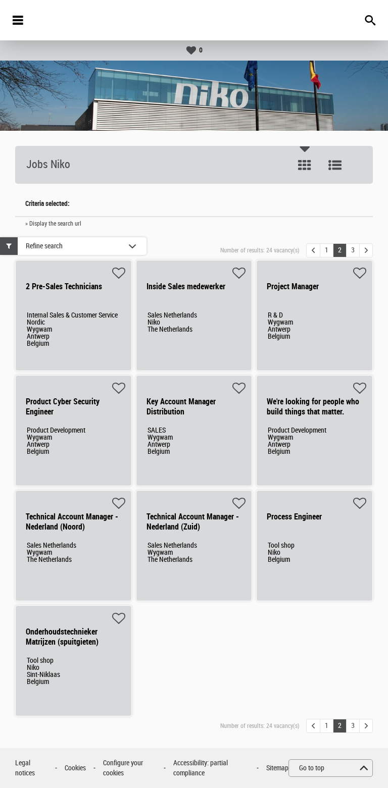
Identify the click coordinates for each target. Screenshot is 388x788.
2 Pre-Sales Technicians (64, 286)
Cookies (75, 768)
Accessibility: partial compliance (200, 768)
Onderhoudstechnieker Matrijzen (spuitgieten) (62, 637)
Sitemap (277, 768)
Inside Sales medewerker (186, 286)
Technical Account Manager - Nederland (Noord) (72, 522)
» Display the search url (53, 223)
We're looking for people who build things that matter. (313, 406)
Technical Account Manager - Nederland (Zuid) (193, 522)
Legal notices (25, 768)
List (335, 165)
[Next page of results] (366, 250)
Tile (304, 165)
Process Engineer (294, 516)
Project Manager (293, 286)
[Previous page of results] (313, 250)
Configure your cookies (123, 768)
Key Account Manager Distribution (181, 406)
